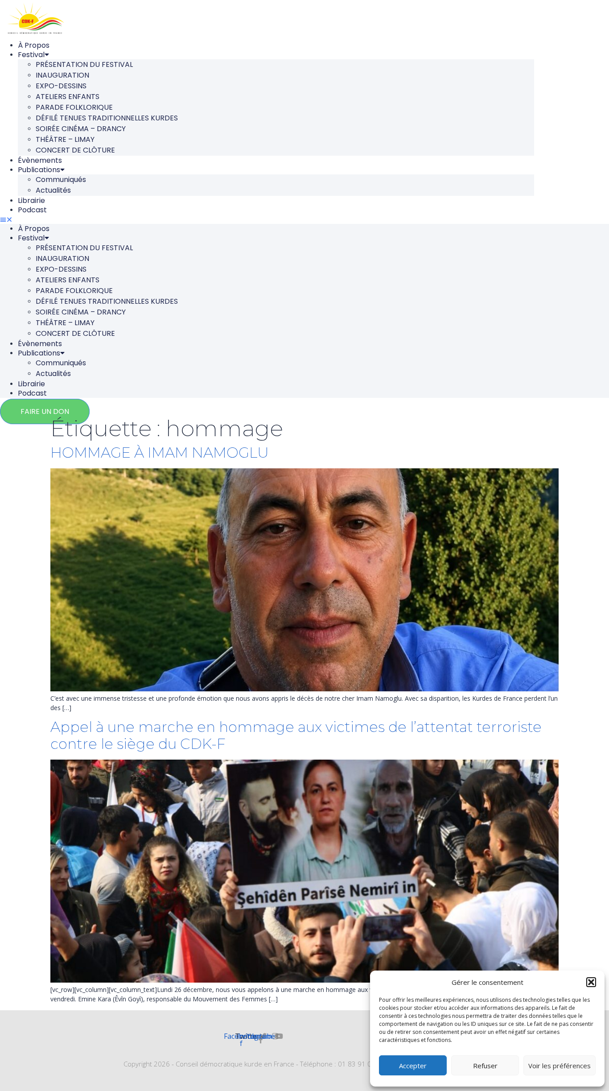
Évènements (40, 160)
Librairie (31, 200)
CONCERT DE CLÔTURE (75, 150)
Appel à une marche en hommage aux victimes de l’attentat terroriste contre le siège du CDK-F (296, 735)
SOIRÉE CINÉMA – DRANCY (81, 129)
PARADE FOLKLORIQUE (74, 107)
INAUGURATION (62, 75)
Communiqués (61, 179)
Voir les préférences (559, 1065)
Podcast (32, 210)
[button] (591, 982)
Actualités (53, 190)
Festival (31, 55)
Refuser (485, 1065)
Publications (39, 170)
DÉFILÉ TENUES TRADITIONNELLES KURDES (107, 118)
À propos (33, 45)
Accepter (413, 1065)
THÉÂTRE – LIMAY (65, 139)
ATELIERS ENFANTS (67, 96)
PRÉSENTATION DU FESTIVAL (84, 64)
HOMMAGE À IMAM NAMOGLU (159, 452)
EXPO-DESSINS (61, 86)
